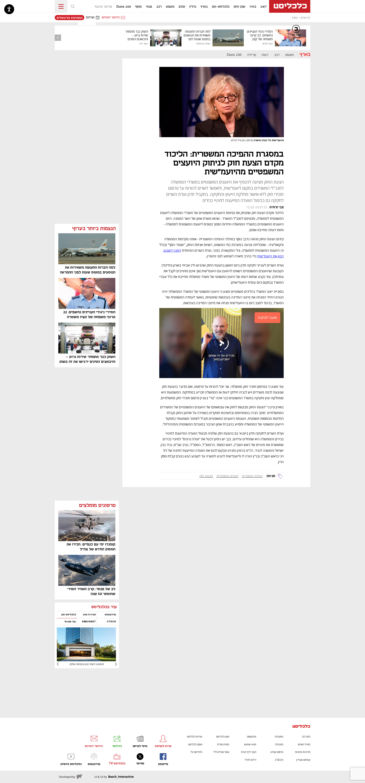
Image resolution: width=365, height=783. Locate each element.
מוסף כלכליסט (195, 744)
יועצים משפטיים (227, 476)
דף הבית (305, 17)
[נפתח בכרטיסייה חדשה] (86, 659)
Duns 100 (234, 55)
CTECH (279, 760)
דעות (265, 55)
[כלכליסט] (301, 727)
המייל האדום (304, 744)
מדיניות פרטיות (302, 752)
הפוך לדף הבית (248, 752)
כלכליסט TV (196, 752)
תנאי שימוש (250, 744)
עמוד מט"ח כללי (221, 752)
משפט (289, 55)
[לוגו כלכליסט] (289, 6)
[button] (72, 6)
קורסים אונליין (303, 760)
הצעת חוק (206, 476)
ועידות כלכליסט (194, 736)
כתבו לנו (306, 736)
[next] (61, 664)
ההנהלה (279, 744)
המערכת (279, 736)
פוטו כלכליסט (222, 736)
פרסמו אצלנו (276, 752)
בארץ (295, 17)
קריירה (251, 55)
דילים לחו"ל (250, 760)
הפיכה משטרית (252, 476)
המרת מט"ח (223, 744)
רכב (276, 55)
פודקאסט (251, 736)
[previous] (58, 38)
